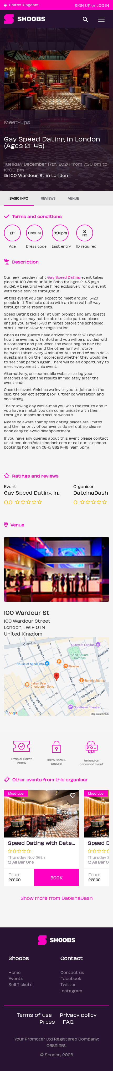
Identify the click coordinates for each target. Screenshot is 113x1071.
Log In (102, 5)
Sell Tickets (20, 984)
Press (47, 1021)
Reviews (48, 198)
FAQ (68, 1021)
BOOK (56, 877)
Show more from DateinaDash (56, 898)
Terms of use (34, 1014)
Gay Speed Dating (63, 277)
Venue (73, 198)
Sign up (82, 5)
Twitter (68, 984)
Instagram (71, 990)
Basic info (18, 198)
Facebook (70, 978)
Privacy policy (78, 1014)
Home (14, 972)
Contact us (72, 972)
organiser (77, 779)
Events (15, 978)
